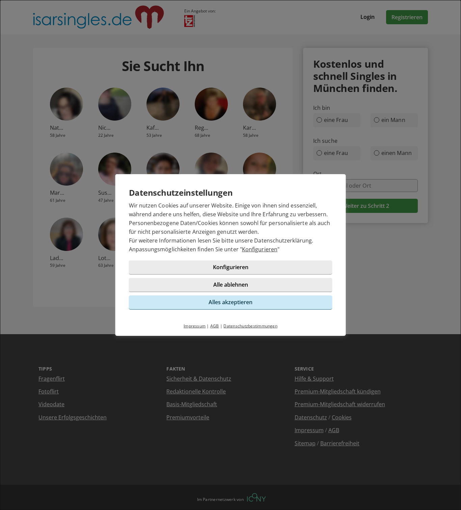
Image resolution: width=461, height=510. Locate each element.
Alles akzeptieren (230, 302)
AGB (214, 326)
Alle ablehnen (230, 284)
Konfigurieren (259, 249)
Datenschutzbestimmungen (250, 326)
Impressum (195, 326)
